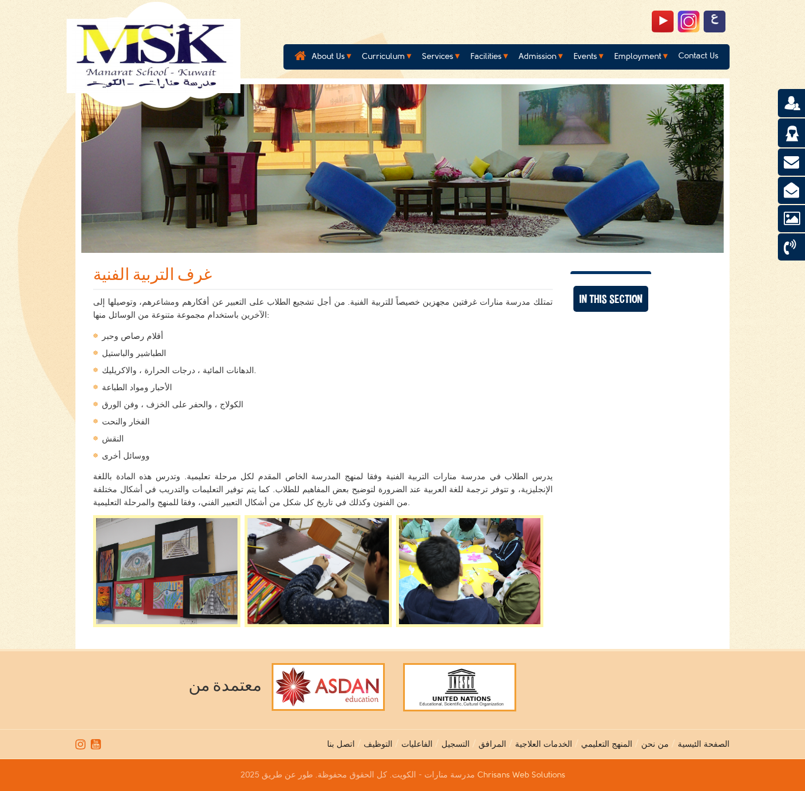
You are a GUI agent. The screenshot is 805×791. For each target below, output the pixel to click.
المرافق (492, 744)
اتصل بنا (341, 744)
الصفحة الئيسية (704, 744)
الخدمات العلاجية (543, 744)
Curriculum (383, 56)
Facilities (486, 56)
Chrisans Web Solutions (521, 774)
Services (437, 56)
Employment (637, 56)
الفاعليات (417, 744)
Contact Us (698, 55)
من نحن (655, 744)
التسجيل (455, 744)
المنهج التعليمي (606, 744)
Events (585, 56)
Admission (537, 56)
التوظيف (378, 744)
